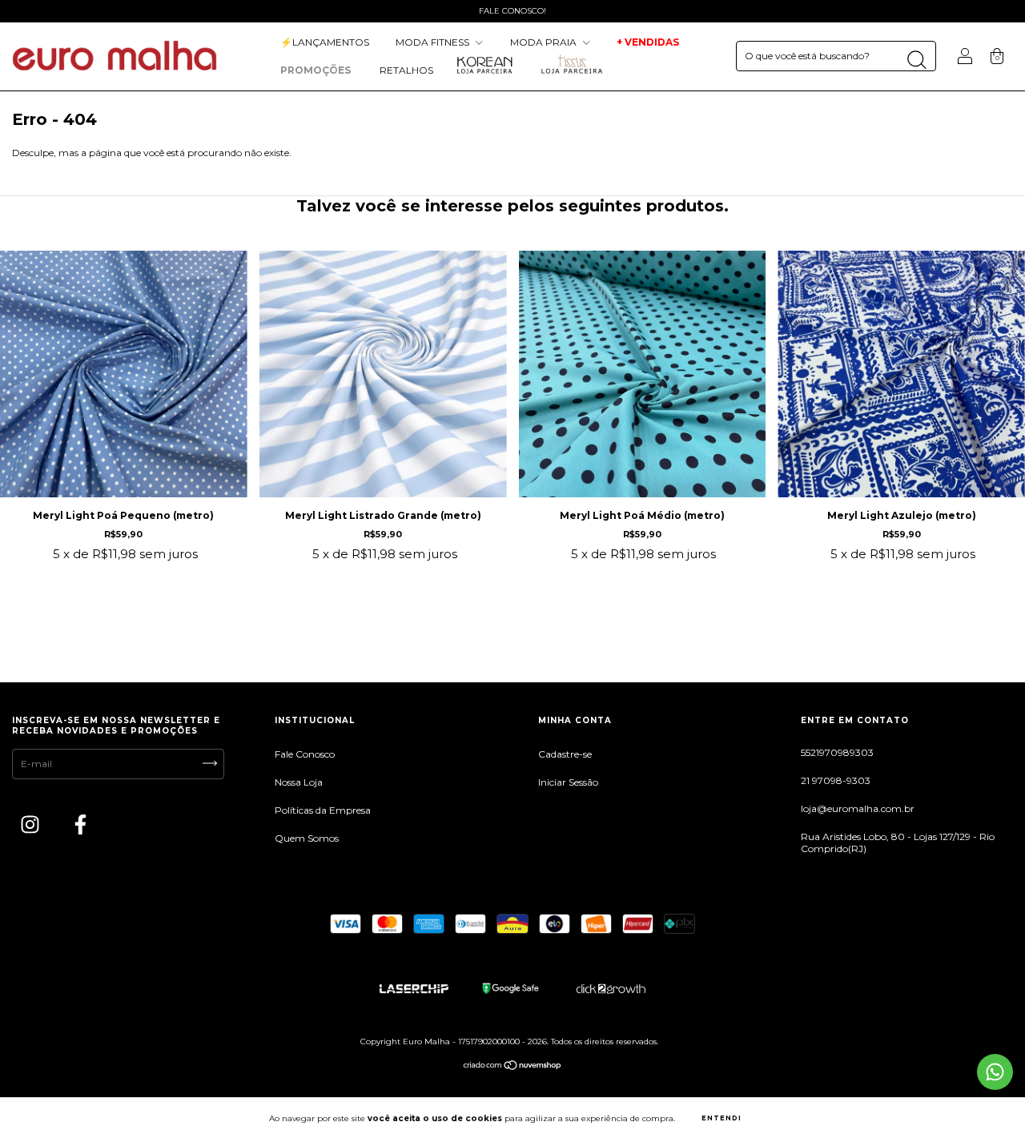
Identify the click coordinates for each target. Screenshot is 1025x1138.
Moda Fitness (434, 42)
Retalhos (406, 70)
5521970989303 (837, 752)
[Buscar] (916, 60)
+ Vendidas (648, 42)
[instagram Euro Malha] (31, 827)
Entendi (721, 1118)
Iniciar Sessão (568, 782)
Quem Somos (307, 838)
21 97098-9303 (835, 780)
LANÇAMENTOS (324, 42)
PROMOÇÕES (316, 70)
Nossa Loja (299, 782)
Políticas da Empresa (323, 810)
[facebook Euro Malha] (80, 827)
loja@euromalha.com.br (857, 808)
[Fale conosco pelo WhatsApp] (995, 1072)
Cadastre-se (565, 754)
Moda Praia (544, 42)
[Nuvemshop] (513, 1067)
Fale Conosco (305, 754)
